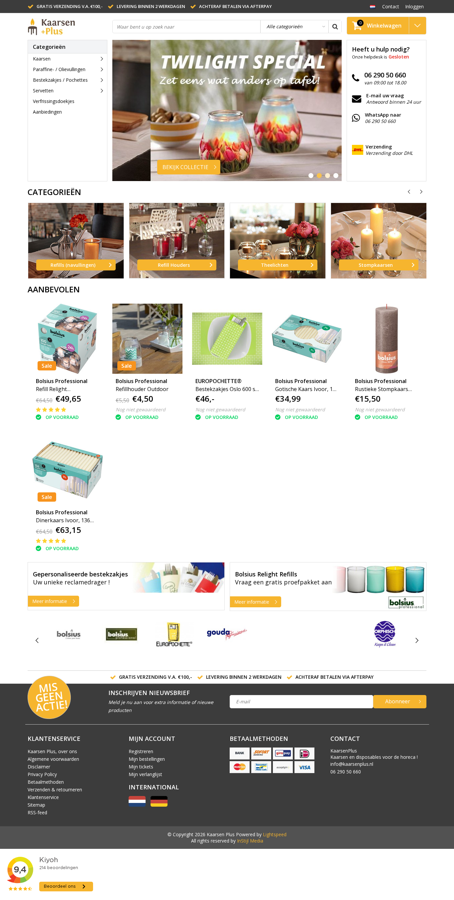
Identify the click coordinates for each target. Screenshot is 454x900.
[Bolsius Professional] (121, 634)
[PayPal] (283, 767)
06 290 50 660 (345, 771)
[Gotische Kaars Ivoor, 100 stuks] (307, 339)
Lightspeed (274, 834)
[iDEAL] (304, 753)
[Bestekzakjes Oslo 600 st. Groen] (227, 339)
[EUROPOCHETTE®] (174, 634)
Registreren (141, 751)
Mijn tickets (141, 766)
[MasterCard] (240, 767)
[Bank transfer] (240, 753)
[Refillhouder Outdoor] (147, 339)
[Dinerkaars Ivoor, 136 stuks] (68, 470)
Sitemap (36, 805)
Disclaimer (39, 766)
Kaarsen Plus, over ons (52, 751)
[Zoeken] (335, 26)
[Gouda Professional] (227, 634)
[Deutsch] (159, 805)
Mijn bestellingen (147, 759)
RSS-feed (37, 812)
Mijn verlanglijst (145, 774)
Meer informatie (49, 601)
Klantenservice (43, 797)
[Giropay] (283, 753)
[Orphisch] (384, 634)
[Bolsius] (69, 634)
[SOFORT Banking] (261, 753)
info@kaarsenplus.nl (351, 764)
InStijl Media (250, 841)
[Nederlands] (372, 6)
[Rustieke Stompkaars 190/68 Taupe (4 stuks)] (387, 339)
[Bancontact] (261, 767)
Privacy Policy (42, 774)
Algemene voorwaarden (53, 759)
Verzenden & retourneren (55, 789)
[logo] (61, 26)
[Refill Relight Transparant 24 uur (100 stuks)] (68, 339)
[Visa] (304, 767)
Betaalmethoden (46, 782)
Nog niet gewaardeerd (141, 409)
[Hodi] (279, 640)
